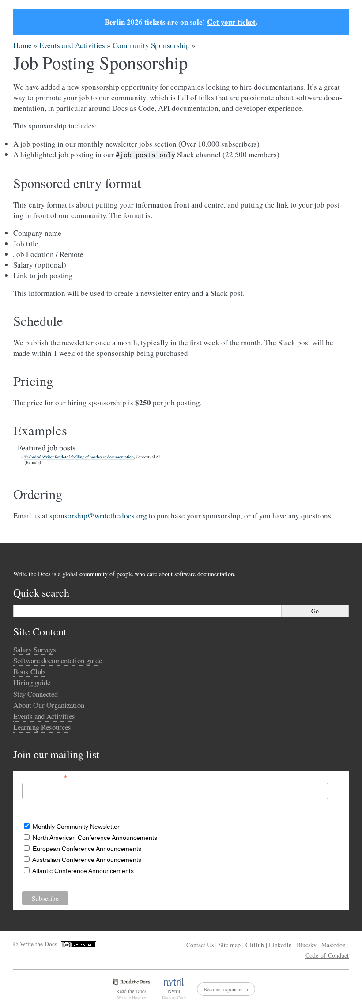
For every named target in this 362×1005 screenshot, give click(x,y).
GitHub (254, 945)
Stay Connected (35, 694)
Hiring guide (31, 682)
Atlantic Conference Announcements (83, 870)
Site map (230, 945)
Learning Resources (42, 727)
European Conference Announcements (87, 848)
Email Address (44, 777)
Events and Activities (72, 45)
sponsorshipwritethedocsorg (98, 515)
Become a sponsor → (226, 989)
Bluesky (307, 945)
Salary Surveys (34, 649)
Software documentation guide (57, 660)
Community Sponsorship (151, 45)
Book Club (29, 671)
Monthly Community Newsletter (76, 826)
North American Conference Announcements (95, 837)
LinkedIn (281, 945)
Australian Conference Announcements (86, 859)
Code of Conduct (327, 955)
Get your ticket (231, 21)
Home (22, 45)
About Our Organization (48, 705)
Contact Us (200, 945)
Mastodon (333, 945)
